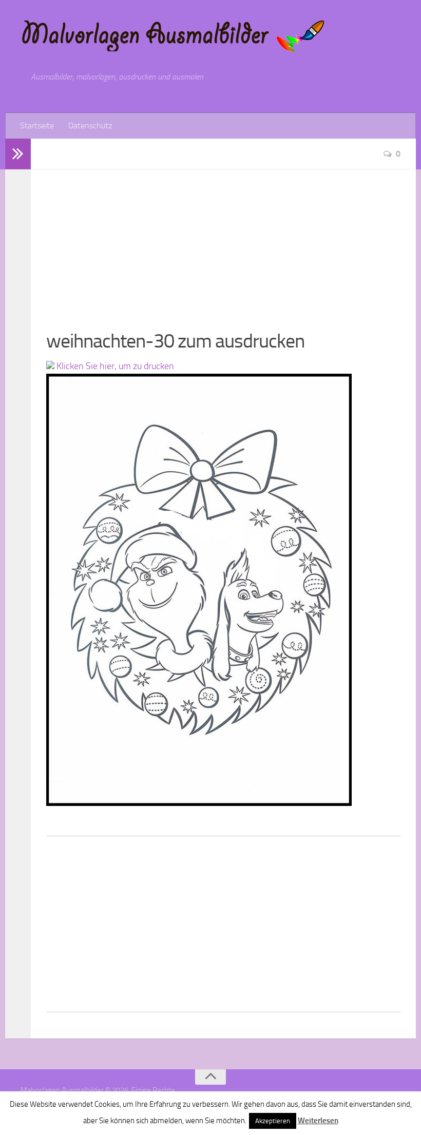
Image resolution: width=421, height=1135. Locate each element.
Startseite (37, 125)
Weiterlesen (318, 1120)
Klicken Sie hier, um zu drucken (114, 366)
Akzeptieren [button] (272, 1121)
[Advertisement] (223, 241)
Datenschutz (90, 125)
